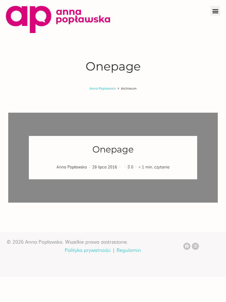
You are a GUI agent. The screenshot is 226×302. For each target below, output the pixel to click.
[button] (215, 11)
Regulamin (129, 249)
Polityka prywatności (88, 249)
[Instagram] (195, 246)
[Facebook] (186, 246)
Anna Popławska (102, 88)
